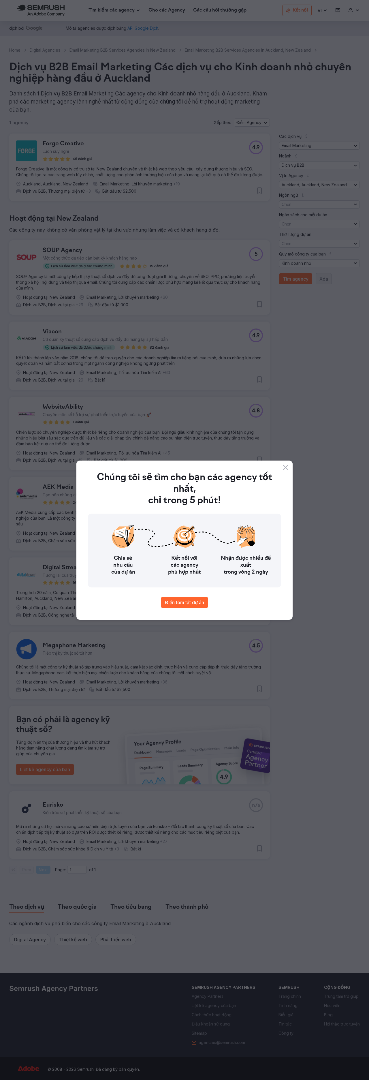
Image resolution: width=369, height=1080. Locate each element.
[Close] (286, 467)
